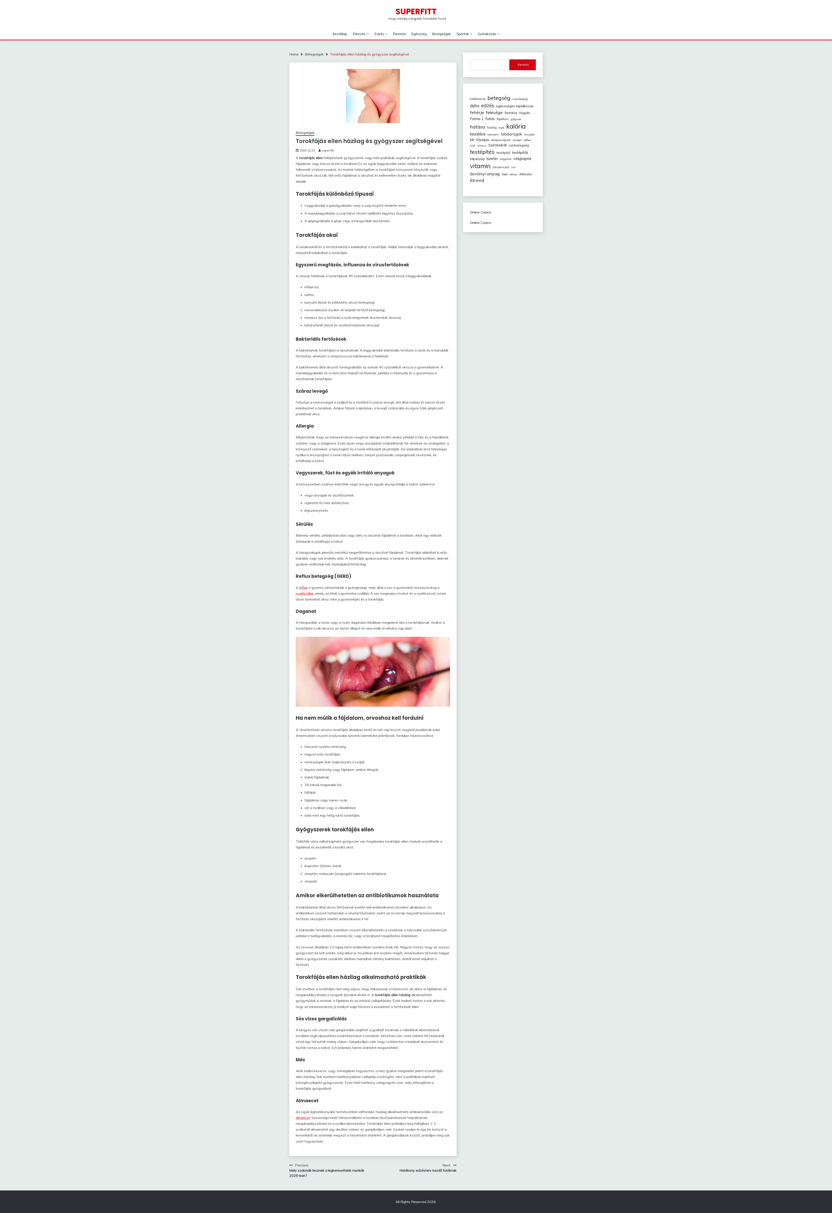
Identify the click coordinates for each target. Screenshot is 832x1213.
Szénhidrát (497, 145)
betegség (499, 97)
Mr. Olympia (479, 140)
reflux (303, 587)
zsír (513, 167)
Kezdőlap (340, 34)
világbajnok (522, 158)
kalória (516, 126)
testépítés (482, 151)
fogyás (524, 113)
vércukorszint (500, 167)
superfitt (328, 150)
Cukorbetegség (520, 99)
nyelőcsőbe (305, 593)
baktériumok (478, 99)
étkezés (525, 174)
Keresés (523, 65)
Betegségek (441, 34)
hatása (477, 127)
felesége (494, 112)
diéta (474, 105)
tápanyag (477, 159)
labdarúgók (511, 134)
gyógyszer (516, 119)
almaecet (303, 1117)
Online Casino (480, 212)
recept (517, 140)
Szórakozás (487, 34)
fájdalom (503, 119)
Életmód (399, 34)
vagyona (505, 159)
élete (505, 174)
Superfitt (416, 11)
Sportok (463, 34)
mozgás (529, 134)
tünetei (492, 158)
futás (490, 118)
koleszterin (493, 134)
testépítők (520, 152)
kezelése (478, 134)
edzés (487, 106)
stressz (481, 145)
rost (472, 145)
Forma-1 (477, 119)
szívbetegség (519, 145)
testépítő (503, 153)
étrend (477, 180)
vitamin (480, 166)
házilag (492, 127)
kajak (501, 127)
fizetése (511, 113)
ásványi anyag (485, 173)
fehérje (477, 112)
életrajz (513, 174)
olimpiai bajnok (501, 140)
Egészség (419, 34)
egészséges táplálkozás (515, 106)
